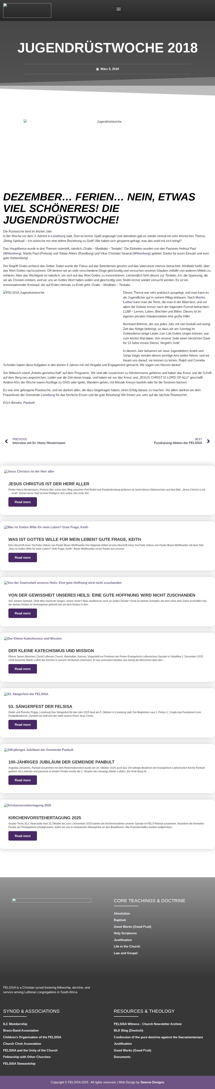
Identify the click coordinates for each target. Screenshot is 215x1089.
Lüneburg (58, 236)
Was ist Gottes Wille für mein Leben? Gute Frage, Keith (74, 539)
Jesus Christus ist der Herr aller (48, 484)
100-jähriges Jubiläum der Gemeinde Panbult (61, 762)
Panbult (29, 402)
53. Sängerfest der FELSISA (40, 706)
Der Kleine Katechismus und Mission (51, 650)
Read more (23, 502)
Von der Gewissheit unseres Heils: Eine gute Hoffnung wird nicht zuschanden (101, 595)
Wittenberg (12, 253)
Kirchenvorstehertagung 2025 (44, 817)
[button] (118, 8)
